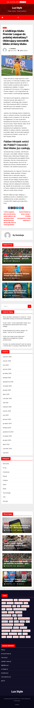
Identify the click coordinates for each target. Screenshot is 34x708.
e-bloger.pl (4, 669)
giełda (14, 615)
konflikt (16, 621)
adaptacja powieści (7, 600)
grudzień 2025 (7, 373)
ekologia (4, 612)
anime (3, 603)
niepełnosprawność (7, 624)
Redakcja (13, 48)
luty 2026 (6, 365)
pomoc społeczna (16, 630)
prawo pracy (26, 630)
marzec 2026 (7, 361)
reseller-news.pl (6, 661)
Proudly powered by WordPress (12, 698)
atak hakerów (18, 603)
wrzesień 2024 (7, 436)
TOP (4, 497)
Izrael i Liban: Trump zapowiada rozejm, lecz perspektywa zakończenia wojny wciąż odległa (17, 324)
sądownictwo (12, 633)
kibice (11, 621)
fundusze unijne (6, 615)
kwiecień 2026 (7, 357)
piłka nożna (23, 627)
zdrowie (22, 637)
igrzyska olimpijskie (7, 618)
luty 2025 (6, 415)
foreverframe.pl (6, 653)
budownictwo (25, 606)
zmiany (28, 637)
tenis (19, 633)
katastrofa (4, 621)
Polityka (5, 480)
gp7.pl (3, 680)
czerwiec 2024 (7, 448)
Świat (4, 488)
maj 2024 (6, 452)
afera (15, 600)
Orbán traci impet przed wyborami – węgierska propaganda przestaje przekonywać (14, 338)
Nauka (5, 476)
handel (20, 615)
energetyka (19, 612)
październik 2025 (8, 382)
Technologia (6, 493)
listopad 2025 (7, 377)
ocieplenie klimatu (7, 627)
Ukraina (25, 633)
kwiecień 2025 (7, 407)
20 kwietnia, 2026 (10, 530)
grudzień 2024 (7, 423)
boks (14, 606)
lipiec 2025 (6, 394)
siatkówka (5, 633)
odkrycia (16, 627)
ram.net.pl (4, 657)
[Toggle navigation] (18, 17)
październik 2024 (8, 432)
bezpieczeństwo (6, 606)
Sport (4, 27)
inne (15, 618)
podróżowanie (6, 630)
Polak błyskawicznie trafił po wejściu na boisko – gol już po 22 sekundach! (17, 258)
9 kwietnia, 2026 (10, 584)
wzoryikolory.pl (6, 677)
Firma (4, 468)
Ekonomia (6, 463)
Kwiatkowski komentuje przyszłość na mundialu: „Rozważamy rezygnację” (15, 293)
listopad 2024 (7, 427)
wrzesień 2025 (7, 386)
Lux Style (17, 7)
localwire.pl (4, 673)
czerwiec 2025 (7, 398)
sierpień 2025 (7, 390)
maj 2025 (5, 402)
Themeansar (17, 700)
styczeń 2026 (7, 369)
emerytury (11, 612)
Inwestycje (6, 472)
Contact (17, 704)
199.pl (3, 650)
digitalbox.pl (4, 665)
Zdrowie (5, 501)
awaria (26, 603)
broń (18, 606)
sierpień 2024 (7, 440)
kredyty (22, 621)
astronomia (10, 603)
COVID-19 (9, 609)
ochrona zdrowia (19, 624)
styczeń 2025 (7, 419)
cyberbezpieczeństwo (20, 609)
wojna (3, 637)
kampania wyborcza (23, 618)
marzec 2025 (7, 411)
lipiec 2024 (6, 444)
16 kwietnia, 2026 (10, 548)
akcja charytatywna (24, 600)
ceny (3, 609)
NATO (27, 621)
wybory (9, 637)
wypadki (15, 637)
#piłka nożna (23, 50)
